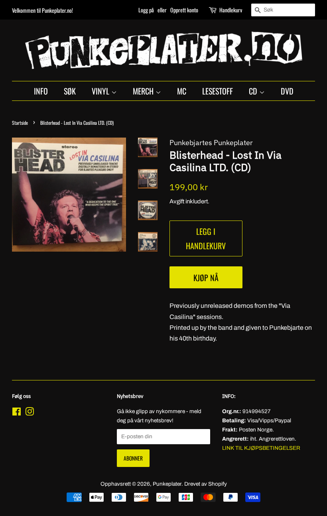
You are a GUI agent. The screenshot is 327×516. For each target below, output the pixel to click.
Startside (20, 122)
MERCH (144, 91)
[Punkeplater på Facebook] (16, 413)
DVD (287, 91)
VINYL (101, 91)
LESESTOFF (217, 91)
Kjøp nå (206, 278)
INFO (41, 91)
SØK (70, 91)
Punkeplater (167, 484)
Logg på (146, 10)
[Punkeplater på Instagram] (29, 413)
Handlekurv (230, 10)
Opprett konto (184, 10)
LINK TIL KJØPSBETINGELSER (261, 448)
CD (254, 91)
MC (181, 91)
